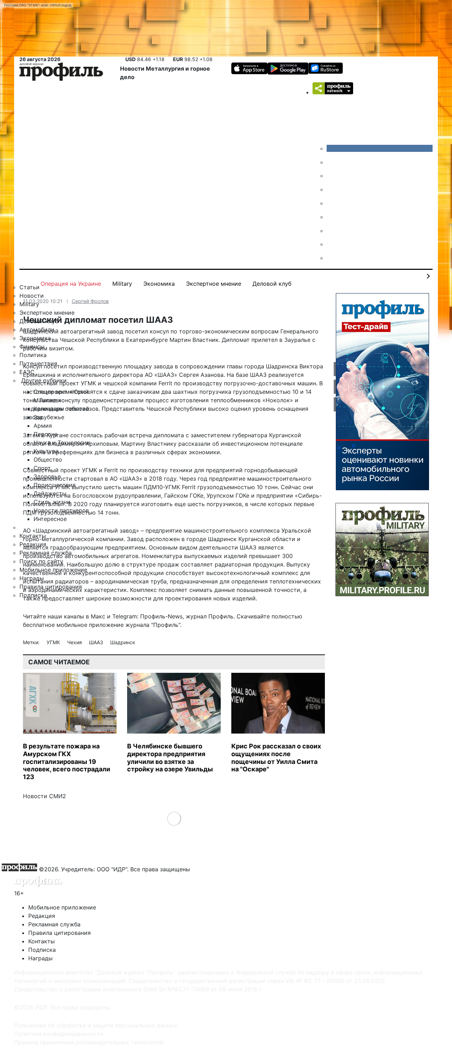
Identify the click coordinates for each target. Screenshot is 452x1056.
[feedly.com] (332, 230)
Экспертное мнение (213, 283)
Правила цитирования (59, 932)
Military (122, 283)
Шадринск (122, 642)
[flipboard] (332, 257)
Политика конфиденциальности (58, 1033)
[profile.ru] (332, 244)
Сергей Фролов (90, 301)
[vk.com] (380, 148)
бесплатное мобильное (55, 624)
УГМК (54, 642)
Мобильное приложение (62, 907)
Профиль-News (161, 616)
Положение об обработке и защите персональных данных (95, 1025)
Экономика (159, 283)
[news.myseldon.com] (332, 203)
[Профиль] (61, 73)
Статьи (29, 287)
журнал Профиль (209, 616)
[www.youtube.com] (332, 175)
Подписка (42, 949)
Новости (133, 68)
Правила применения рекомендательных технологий (88, 1042)
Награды (40, 958)
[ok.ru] (332, 162)
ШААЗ (97, 642)
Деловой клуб (271, 283)
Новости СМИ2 (44, 796)
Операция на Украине (71, 283)
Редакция (41, 915)
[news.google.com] (332, 216)
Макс (98, 616)
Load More (174, 818)
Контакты (41, 941)
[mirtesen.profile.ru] (332, 189)
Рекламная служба (54, 924)
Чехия (75, 642)
